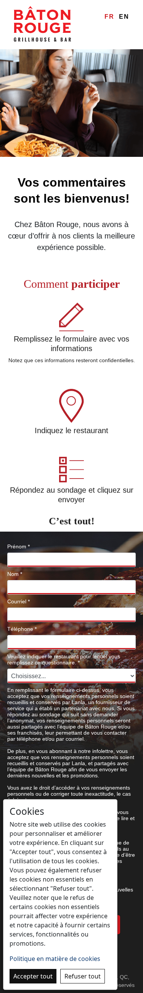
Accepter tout (33, 976)
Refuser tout (82, 976)
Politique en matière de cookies (55, 958)
